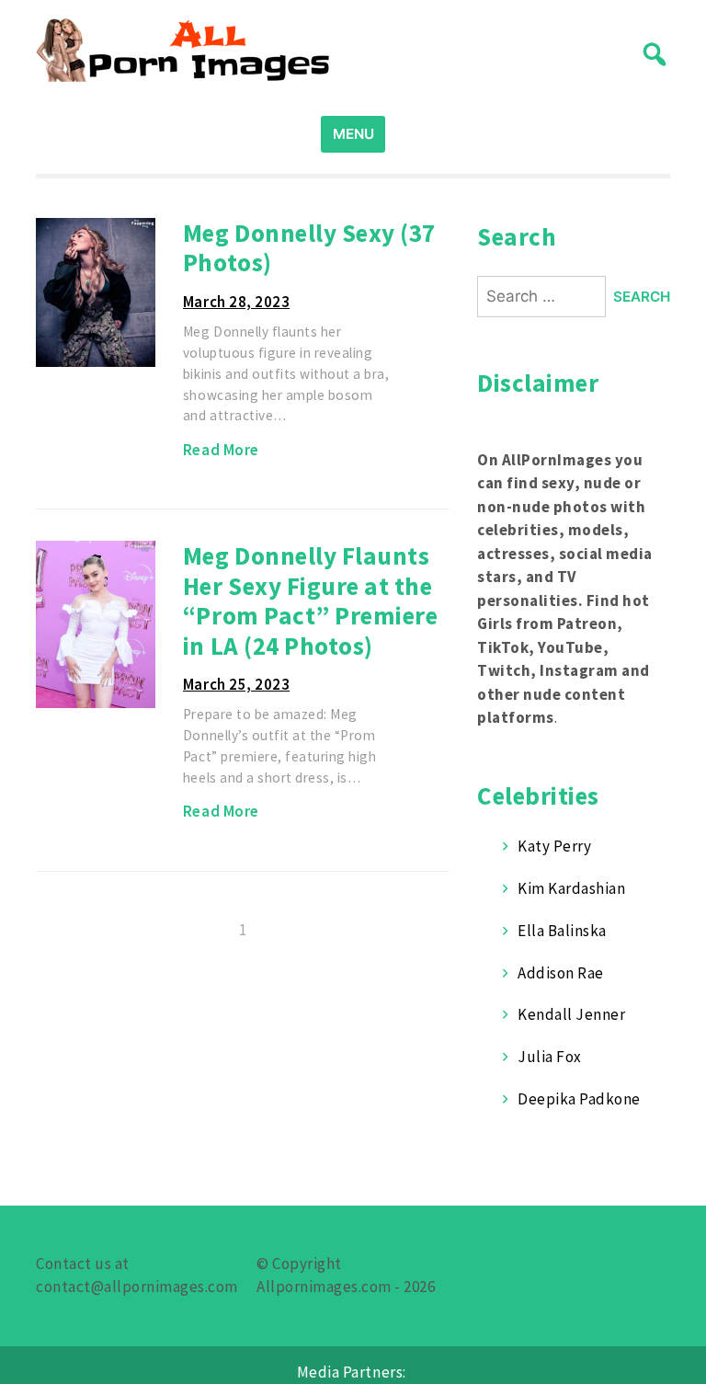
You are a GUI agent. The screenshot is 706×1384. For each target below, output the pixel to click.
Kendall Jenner (571, 1014)
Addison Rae (561, 973)
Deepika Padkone (579, 1099)
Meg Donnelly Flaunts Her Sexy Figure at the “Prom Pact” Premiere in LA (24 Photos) (310, 600)
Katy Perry (554, 846)
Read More (221, 450)
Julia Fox (550, 1057)
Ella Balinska (562, 931)
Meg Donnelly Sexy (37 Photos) (309, 248)
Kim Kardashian (571, 888)
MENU (353, 134)
